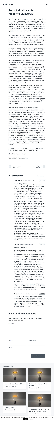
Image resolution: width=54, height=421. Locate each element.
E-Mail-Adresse (32, 340)
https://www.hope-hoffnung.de (17, 153)
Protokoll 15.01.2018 (11, 407)
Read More (30, 419)
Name (10, 340)
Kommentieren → (41, 176)
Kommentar (12, 323)
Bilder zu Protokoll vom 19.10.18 (14, 384)
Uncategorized (24, 158)
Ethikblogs (8, 4)
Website (11, 347)
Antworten (42, 180)
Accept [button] (25, 419)
